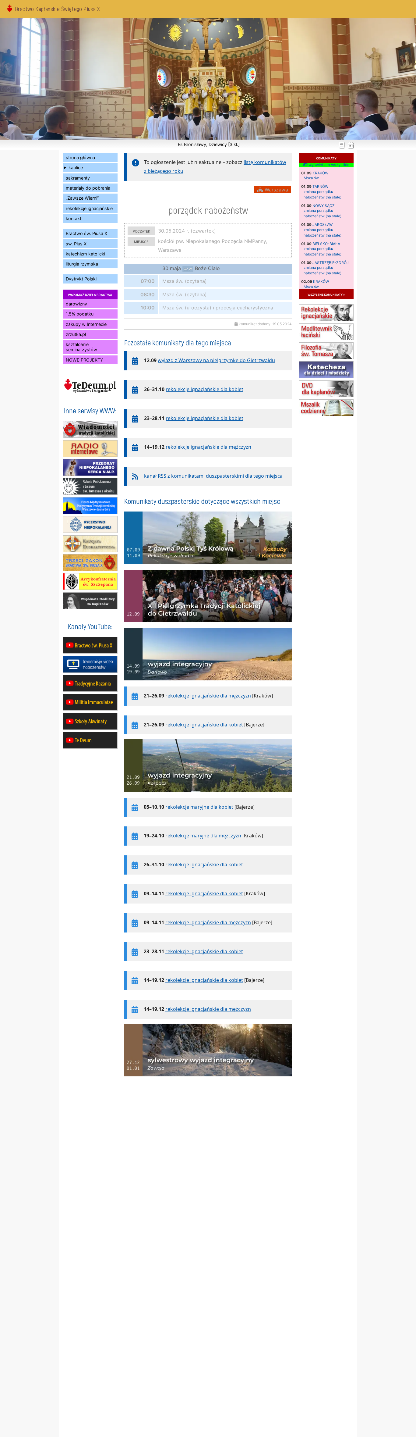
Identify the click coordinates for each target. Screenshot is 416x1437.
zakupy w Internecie (86, 324)
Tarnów (320, 186)
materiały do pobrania (88, 188)
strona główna (80, 157)
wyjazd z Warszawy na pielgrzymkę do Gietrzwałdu (216, 360)
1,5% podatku (79, 313)
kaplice (76, 167)
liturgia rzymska (82, 263)
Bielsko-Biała (326, 243)
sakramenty (78, 177)
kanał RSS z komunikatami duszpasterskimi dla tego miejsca (213, 475)
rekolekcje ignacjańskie (89, 208)
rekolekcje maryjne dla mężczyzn (203, 835)
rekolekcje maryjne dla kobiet (199, 807)
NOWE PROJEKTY (84, 359)
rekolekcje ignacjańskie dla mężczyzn (208, 447)
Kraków (320, 173)
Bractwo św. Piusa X (86, 233)
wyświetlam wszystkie (328, 165)
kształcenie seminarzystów (81, 347)
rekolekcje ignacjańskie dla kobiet (204, 389)
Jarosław (322, 224)
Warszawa (275, 190)
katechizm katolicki (85, 253)
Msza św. (311, 178)
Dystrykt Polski (81, 278)
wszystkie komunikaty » (326, 294)
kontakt (73, 218)
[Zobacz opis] (208, 567)
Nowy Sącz (323, 205)
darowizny (76, 303)
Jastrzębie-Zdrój (330, 262)
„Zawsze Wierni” (82, 198)
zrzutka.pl (76, 334)
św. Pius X (76, 243)
